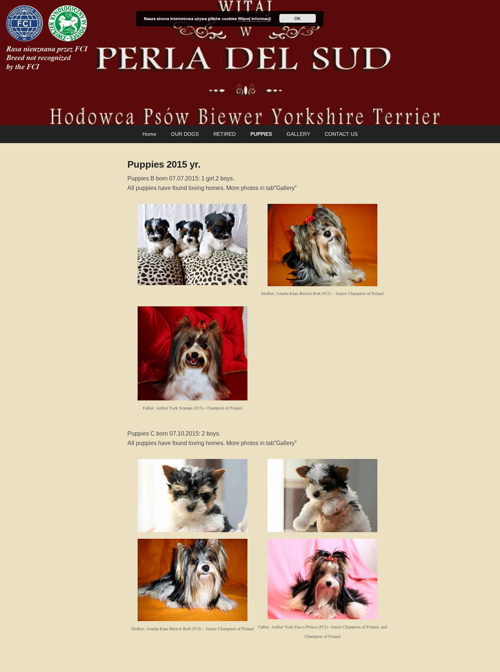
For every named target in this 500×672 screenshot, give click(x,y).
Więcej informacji (254, 18)
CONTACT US (341, 134)
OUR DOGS (185, 134)
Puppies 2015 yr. (164, 164)
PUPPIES (261, 134)
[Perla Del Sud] (250, 62)
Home (149, 134)
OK (297, 18)
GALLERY (298, 134)
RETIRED (224, 134)
